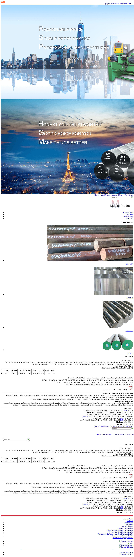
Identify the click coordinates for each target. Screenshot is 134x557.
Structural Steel (117, 195)
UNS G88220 (128, 424)
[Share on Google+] (126, 545)
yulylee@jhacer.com (112, 4)
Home (97, 195)
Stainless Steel (128, 216)
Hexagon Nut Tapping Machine (122, 536)
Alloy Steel (129, 218)
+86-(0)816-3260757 (126, 4)
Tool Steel (129, 214)
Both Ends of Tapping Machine (123, 538)
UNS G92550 (128, 422)
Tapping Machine (127, 526)
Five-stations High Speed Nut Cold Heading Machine (115, 534)
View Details (129, 195)
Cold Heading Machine (125, 528)
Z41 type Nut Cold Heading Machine (121, 532)
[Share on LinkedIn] (126, 547)
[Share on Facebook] (126, 541)
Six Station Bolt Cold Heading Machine (120, 530)
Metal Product (105, 195)
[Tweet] (130, 543)
